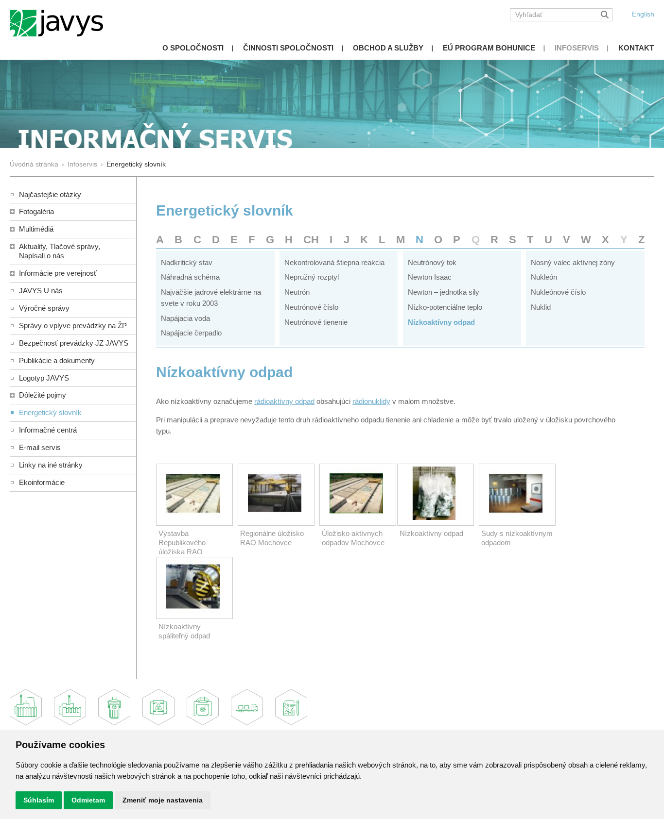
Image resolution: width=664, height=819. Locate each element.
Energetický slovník (50, 412)
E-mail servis (40, 447)
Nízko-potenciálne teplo (445, 307)
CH (311, 240)
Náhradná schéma (190, 277)
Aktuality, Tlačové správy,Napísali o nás (59, 251)
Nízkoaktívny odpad (441, 322)
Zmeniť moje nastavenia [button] (162, 800)
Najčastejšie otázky (50, 194)
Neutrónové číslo (311, 307)
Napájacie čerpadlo (191, 333)
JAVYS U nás (41, 290)
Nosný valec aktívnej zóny (573, 262)
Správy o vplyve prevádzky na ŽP (73, 325)
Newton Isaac (430, 277)
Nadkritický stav (186, 262)
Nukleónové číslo (558, 292)
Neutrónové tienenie (316, 322)
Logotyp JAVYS (44, 378)
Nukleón (544, 277)
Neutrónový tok (432, 262)
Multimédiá (36, 229)
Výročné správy (44, 308)
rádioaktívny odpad (284, 401)
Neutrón (297, 292)
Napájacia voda (185, 318)
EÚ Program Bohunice (489, 48)
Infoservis (577, 48)
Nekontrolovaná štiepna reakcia (334, 262)
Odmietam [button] (88, 800)
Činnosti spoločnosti (288, 48)
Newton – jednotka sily (443, 292)
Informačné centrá (48, 430)
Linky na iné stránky (51, 465)
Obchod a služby (388, 48)
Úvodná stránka (34, 164)
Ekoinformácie (42, 482)
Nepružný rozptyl (311, 277)
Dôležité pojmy (42, 395)
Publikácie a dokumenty (57, 360)
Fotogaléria (36, 211)
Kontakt (636, 48)
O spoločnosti (193, 48)
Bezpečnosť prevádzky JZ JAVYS (73, 343)
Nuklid (541, 307)
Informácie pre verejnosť (58, 273)
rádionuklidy (371, 401)
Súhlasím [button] (38, 800)
